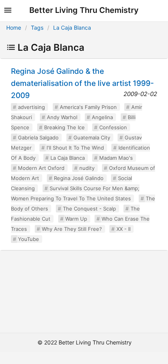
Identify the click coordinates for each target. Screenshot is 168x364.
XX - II (123, 229)
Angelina (102, 117)
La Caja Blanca (72, 27)
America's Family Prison (88, 107)
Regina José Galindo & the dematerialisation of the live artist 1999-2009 (82, 83)
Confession (113, 127)
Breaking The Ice (64, 127)
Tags (37, 27)
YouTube (28, 239)
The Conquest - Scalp (89, 208)
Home (13, 27)
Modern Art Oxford (41, 168)
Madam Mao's (116, 158)
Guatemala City (91, 137)
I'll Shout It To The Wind (75, 148)
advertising (31, 107)
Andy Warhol (62, 117)
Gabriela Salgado (38, 137)
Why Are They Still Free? (72, 229)
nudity (87, 168)
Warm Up (76, 219)
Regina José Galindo (79, 178)
